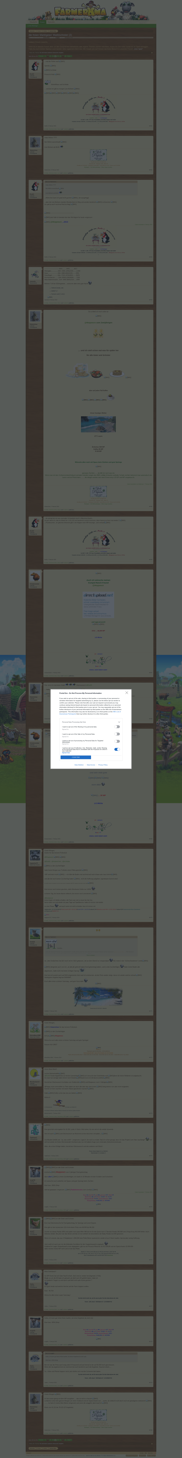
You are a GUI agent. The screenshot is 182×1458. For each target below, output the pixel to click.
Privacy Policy (103, 765)
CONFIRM (76, 757)
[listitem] (91, 722)
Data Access (91, 765)
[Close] (127, 693)
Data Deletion (79, 765)
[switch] (117, 726)
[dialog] (91, 729)
